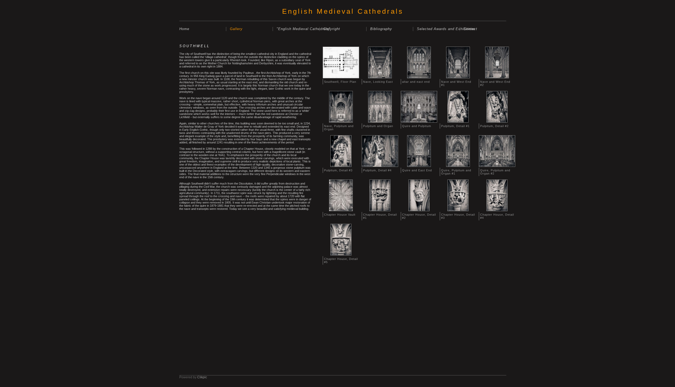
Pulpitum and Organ (378, 126)
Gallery (236, 29)
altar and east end (416, 81)
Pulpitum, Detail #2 (494, 126)
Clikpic (202, 377)
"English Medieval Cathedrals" (298, 29)
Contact (470, 29)
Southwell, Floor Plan (340, 81)
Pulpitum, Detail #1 (455, 126)
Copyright (331, 29)
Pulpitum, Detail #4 (377, 170)
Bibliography (381, 29)
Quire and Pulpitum (416, 126)
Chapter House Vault (339, 214)
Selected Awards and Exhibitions (438, 29)
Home (184, 29)
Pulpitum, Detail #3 (338, 170)
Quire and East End (417, 170)
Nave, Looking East (378, 81)
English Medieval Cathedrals (342, 11)
